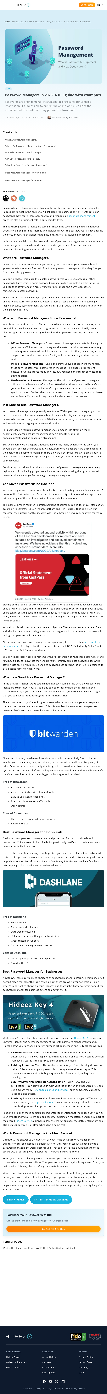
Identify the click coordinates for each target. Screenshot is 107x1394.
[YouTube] (50, 1381)
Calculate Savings (53, 1228)
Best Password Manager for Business (24, 180)
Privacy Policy (86, 1357)
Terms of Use (85, 1362)
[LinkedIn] (63, 1381)
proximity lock (45, 1102)
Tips (8, 89)
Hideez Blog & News (22, 21)
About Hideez (49, 1357)
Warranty (83, 1367)
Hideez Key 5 (81, 1038)
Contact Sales (49, 1367)
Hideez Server (13, 1357)
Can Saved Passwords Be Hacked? (22, 158)
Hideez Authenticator (17, 1362)
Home (7, 21)
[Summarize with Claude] (14, 198)
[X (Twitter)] (56, 1381)
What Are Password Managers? (21, 139)
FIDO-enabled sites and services (51, 1089)
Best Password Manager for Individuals (25, 172)
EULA (81, 1372)
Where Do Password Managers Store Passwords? (30, 146)
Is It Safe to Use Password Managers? (24, 152)
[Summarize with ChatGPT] (6, 198)
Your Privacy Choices (75, 1388)
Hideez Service (23, 1120)
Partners (46, 1362)
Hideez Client (13, 1367)
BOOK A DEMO (87, 5)
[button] (4, 5)
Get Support (48, 1372)
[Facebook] (44, 1381)
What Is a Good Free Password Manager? (26, 165)
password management (82, 215)
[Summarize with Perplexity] (22, 198)
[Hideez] (19, 1336)
